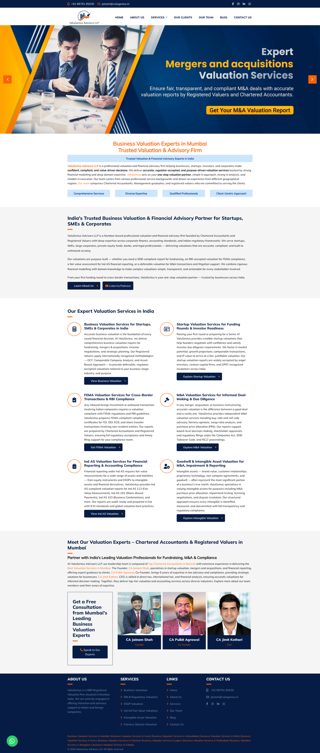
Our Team (206, 17)
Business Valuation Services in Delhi (219, 736)
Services (175, 703)
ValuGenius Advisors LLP (83, 166)
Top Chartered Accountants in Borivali (172, 563)
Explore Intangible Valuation (200, 518)
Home (119, 17)
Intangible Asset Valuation (140, 717)
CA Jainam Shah (139, 568)
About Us (137, 17)
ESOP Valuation (133, 703)
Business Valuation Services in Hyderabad (205, 740)
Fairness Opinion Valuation (140, 724)
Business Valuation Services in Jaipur (161, 740)
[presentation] (7, 79)
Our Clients (183, 17)
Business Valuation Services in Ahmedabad (175, 736)
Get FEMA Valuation (103, 447)
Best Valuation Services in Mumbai (89, 568)
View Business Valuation (106, 381)
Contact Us (243, 17)
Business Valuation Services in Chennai (119, 740)
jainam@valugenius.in (115, 4)
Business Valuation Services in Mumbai (88, 736)
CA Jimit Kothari (108, 576)
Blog (223, 17)
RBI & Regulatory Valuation (141, 697)
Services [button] (158, 17)
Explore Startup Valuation (199, 376)
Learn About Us (84, 285)
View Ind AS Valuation (104, 513)
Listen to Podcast (119, 285)
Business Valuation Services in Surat (130, 736)
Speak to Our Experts (91, 652)
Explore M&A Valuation (197, 447)
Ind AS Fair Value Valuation (141, 710)
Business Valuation (135, 690)
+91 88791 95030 (82, 4)
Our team (84, 183)
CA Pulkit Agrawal (122, 572)
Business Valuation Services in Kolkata (113, 744)
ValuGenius (134, 174)
